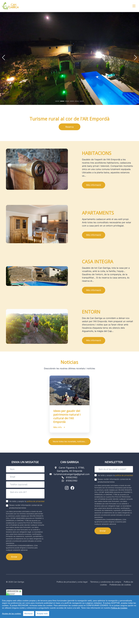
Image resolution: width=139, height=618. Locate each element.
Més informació (93, 183)
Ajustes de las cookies (11, 613)
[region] (69, 606)
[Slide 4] (72, 99)
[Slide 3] (67, 99)
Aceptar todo (42, 613)
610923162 (71, 475)
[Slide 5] (77, 99)
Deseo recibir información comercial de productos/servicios (25, 504)
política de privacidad (35, 499)
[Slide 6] (82, 99)
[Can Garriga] (10, 6)
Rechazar (28, 613)
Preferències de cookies (120, 583)
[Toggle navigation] (134, 6)
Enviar (14, 554)
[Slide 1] (57, 99)
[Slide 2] (62, 99)
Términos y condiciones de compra (105, 580)
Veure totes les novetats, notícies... (69, 439)
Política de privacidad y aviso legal (72, 580)
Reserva (69, 125)
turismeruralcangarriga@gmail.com (72, 472)
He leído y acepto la (26, 499)
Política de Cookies (119, 608)
